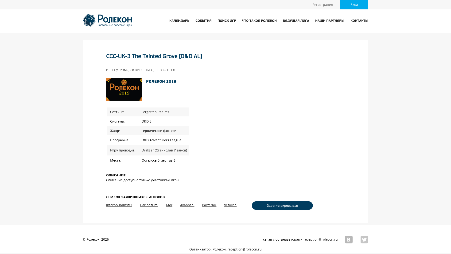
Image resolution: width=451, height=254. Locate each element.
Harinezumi (149, 205)
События (203, 21)
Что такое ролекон (259, 21)
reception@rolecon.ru (320, 239)
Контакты (359, 21)
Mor (169, 205)
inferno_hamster (119, 205)
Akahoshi (187, 205)
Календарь (179, 21)
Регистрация (322, 5)
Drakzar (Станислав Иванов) (164, 150)
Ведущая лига (296, 21)
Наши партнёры (329, 21)
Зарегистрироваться (282, 205)
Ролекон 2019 (161, 82)
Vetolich (230, 205)
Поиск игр (227, 21)
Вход (354, 5)
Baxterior (209, 205)
